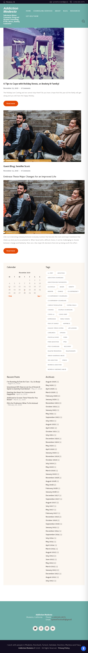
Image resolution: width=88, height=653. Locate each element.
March (50, 392)
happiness (66, 323)
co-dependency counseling (57, 296)
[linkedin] (52, 628)
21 (25, 290)
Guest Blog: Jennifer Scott (16, 166)
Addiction (61, 273)
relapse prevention (54, 351)
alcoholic (51, 287)
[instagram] (46, 628)
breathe (50, 291)
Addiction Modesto (26, 648)
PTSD (65, 342)
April (50, 389)
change (60, 291)
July (50, 421)
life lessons (72, 328)
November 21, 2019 (10, 88)
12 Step (50, 273)
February (51, 396)
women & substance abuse (57, 369)
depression (52, 319)
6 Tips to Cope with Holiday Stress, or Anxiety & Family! (31, 83)
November (52, 403)
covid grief (63, 314)
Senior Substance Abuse (56, 355)
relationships (71, 351)
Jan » (39, 296)
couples (51, 310)
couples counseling (65, 310)
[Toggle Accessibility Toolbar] (83, 648)
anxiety (71, 287)
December (52, 438)
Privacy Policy (64, 648)
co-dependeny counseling (57, 300)
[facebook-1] (41, 628)
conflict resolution (55, 305)
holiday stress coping (56, 328)
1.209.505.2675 (59, 617)
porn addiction (53, 342)
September (52, 417)
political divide (53, 337)
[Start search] (83, 21)
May (49, 385)
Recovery (67, 346)
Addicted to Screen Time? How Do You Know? (22, 399)
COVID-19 (51, 314)
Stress (64, 360)
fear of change (53, 323)
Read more (11, 103)
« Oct (10, 296)
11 (9, 287)
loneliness (51, 332)
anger (62, 287)
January (51, 399)
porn (65, 337)
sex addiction (53, 360)
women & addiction (55, 365)
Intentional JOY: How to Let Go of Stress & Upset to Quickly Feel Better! (23, 388)
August (51, 382)
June (50, 559)
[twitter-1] (35, 628)
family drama (65, 319)
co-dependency (73, 291)
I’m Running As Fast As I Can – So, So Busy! (23, 382)
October (51, 406)
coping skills (71, 305)
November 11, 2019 (10, 171)
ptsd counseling (53, 346)
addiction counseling (55, 277)
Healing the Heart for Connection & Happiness (21, 393)
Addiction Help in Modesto (57, 282)
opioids (62, 332)
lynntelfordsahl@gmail (61, 619)
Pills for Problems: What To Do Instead (22, 403)
